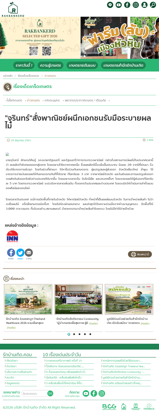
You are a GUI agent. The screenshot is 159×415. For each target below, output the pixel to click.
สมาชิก (10, 378)
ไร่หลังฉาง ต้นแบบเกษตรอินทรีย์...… (65, 366)
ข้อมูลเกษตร (13, 383)
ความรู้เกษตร (50, 65)
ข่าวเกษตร (33, 100)
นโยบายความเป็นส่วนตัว (19, 372)
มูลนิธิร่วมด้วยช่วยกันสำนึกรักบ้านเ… (122, 378)
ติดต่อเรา (11, 366)
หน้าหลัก (7, 76)
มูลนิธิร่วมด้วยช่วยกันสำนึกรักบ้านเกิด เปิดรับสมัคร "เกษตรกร (127, 321)
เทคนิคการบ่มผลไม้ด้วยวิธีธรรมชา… (122, 361)
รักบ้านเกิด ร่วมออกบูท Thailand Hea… (124, 366)
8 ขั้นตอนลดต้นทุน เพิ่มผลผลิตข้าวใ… (66, 372)
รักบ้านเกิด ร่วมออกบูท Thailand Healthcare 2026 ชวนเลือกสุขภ (25, 321)
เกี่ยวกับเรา (12, 361)
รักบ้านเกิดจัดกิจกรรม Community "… (123, 372)
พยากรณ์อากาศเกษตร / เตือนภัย (85, 100)
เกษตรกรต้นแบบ (82, 65)
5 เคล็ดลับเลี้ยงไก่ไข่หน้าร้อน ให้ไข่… (64, 383)
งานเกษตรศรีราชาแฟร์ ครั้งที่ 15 (64, 361)
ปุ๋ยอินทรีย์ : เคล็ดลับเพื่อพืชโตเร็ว (63, 378)
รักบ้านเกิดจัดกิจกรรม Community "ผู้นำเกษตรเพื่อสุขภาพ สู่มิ (77, 321)
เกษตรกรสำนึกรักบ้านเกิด (123, 65)
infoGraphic (52, 100)
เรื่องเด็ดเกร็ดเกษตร (28, 76)
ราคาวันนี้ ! (24, 65)
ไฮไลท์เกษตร (14, 100)
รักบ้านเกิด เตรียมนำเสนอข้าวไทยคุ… (122, 383)
